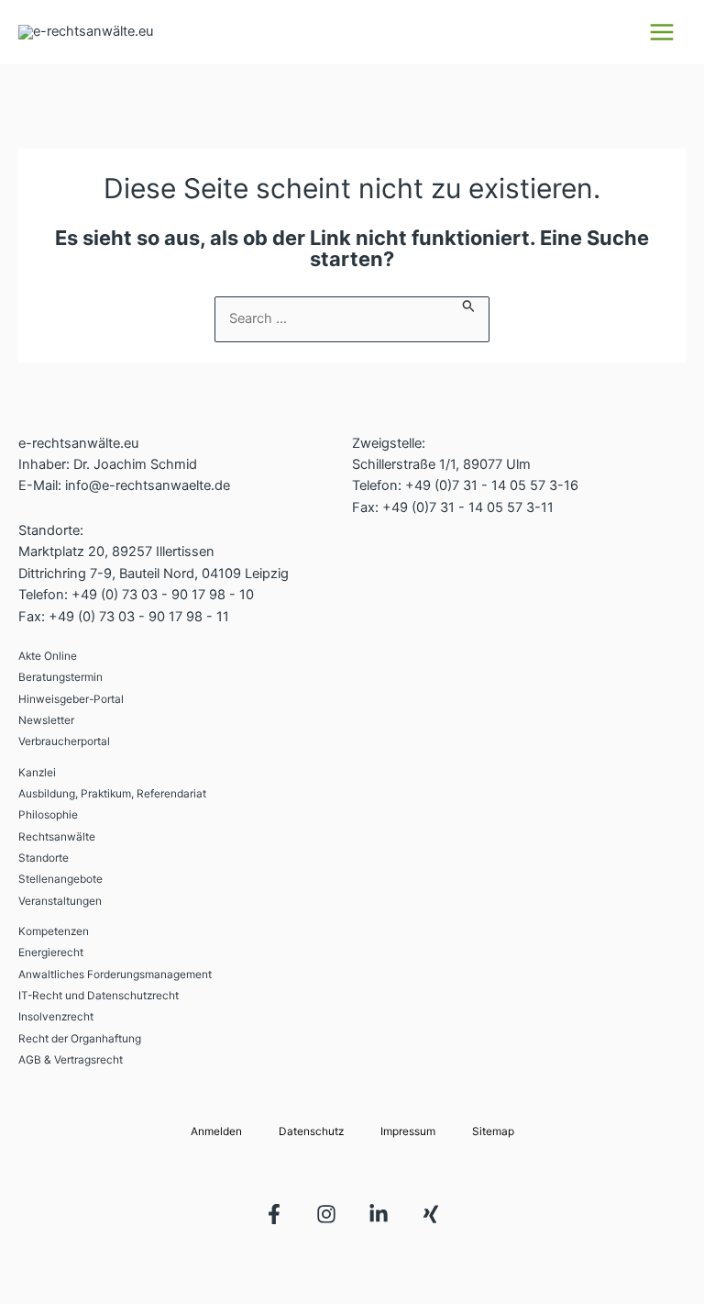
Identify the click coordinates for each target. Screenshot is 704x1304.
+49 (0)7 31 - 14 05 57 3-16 (491, 485)
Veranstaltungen (60, 901)
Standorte (43, 858)
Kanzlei (37, 772)
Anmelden (216, 1131)
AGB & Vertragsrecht (70, 1059)
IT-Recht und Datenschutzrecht (98, 995)
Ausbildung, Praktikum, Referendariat (112, 793)
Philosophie (48, 814)
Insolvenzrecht (56, 1016)
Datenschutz (311, 1131)
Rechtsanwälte (56, 836)
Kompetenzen (53, 931)
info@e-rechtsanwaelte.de (147, 485)
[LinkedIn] (378, 1214)
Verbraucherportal (64, 741)
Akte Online (47, 656)
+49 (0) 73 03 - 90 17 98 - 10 (163, 594)
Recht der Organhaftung (79, 1038)
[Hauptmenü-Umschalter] (662, 32)
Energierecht (50, 952)
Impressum (407, 1131)
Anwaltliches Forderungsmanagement (115, 974)
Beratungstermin (60, 677)
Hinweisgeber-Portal (71, 699)
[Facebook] (274, 1214)
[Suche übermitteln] (469, 304)
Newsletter (46, 720)
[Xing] (431, 1214)
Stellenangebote (60, 879)
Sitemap (493, 1131)
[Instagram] (326, 1214)
